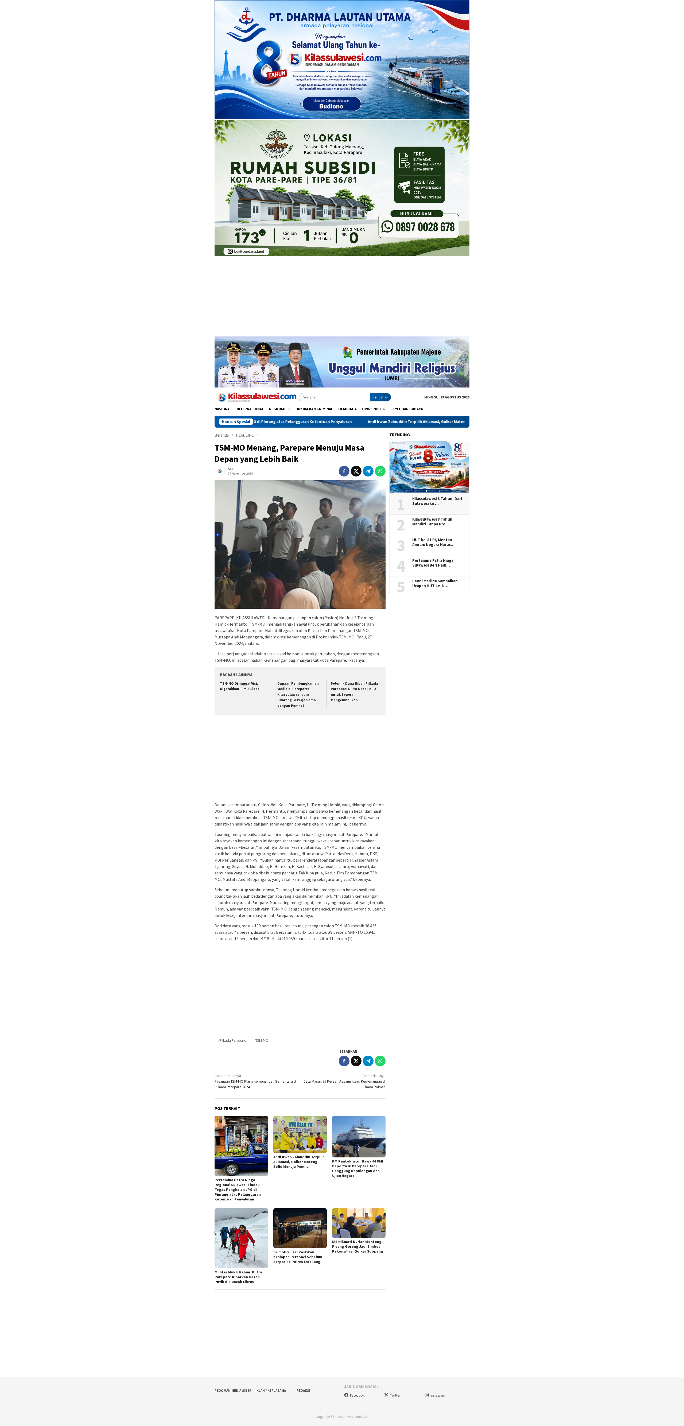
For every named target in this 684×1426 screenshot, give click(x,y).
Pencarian (380, 397)
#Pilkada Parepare (231, 1040)
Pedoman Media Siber (233, 1390)
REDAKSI (303, 1390)
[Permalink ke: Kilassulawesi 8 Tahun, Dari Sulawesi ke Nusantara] (429, 467)
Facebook (357, 1395)
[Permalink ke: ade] (220, 470)
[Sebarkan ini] (344, 471)
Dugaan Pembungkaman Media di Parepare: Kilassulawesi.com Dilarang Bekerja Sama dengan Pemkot (298, 694)
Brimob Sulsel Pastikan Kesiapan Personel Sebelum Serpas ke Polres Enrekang (297, 1257)
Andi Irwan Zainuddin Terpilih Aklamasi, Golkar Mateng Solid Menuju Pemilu (354, 421)
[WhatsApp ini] (380, 471)
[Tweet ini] (356, 471)
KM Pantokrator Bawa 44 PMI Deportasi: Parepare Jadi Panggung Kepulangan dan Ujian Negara (357, 1168)
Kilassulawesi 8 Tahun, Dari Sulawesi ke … (437, 501)
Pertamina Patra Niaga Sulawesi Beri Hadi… (432, 563)
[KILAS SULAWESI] (257, 396)
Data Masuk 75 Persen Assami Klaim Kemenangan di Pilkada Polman (345, 1081)
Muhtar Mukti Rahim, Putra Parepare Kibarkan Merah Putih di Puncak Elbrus (238, 1277)
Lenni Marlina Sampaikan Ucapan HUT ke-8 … (435, 583)
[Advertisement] (342, 299)
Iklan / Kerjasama (270, 1390)
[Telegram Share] (368, 471)
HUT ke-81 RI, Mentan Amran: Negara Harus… (433, 542)
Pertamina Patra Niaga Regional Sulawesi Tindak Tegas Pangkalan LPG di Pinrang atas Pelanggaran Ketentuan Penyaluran (238, 1189)
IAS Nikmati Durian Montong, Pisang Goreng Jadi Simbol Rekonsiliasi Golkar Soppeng (357, 1246)
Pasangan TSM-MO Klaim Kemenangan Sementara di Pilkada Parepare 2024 (256, 1081)
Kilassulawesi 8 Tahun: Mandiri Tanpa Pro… (432, 521)
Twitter (395, 1395)
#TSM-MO (261, 1040)
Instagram (437, 1395)
